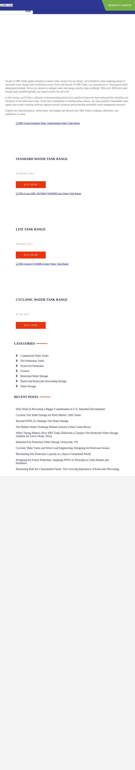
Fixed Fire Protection (32, 365)
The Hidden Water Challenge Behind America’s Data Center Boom (53, 426)
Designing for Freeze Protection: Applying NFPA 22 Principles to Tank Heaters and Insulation (62, 461)
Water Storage (28, 386)
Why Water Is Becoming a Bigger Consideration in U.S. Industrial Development (60, 409)
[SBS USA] (6, 5)
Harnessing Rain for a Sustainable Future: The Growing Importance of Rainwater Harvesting (67, 469)
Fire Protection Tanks (32, 360)
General (24, 370)
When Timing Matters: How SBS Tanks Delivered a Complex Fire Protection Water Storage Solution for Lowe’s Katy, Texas (67, 434)
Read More (31, 184)
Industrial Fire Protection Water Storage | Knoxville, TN (47, 442)
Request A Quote (119, 5)
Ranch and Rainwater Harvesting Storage (43, 381)
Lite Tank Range (31, 229)
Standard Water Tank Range (42, 159)
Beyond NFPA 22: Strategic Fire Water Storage (42, 420)
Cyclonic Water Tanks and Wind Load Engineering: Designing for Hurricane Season (63, 447)
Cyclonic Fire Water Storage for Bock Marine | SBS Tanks (48, 415)
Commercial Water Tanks (34, 355)
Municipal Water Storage (34, 376)
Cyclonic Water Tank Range (42, 299)
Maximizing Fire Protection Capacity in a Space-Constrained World (53, 453)
